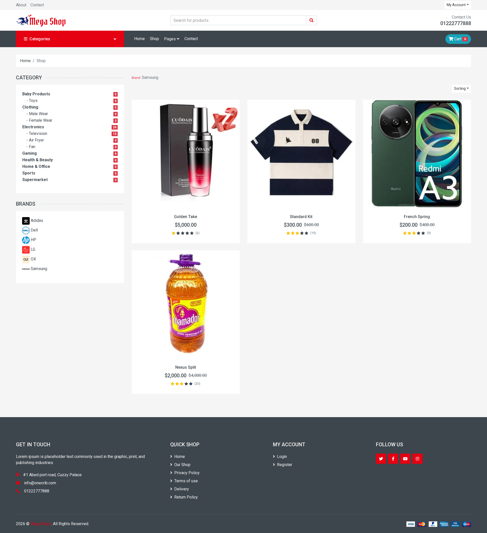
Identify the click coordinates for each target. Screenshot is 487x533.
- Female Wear (39, 120)
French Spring (417, 216)
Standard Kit (301, 216)
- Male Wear (37, 113)
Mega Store (40, 523)
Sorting (460, 88)
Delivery (181, 489)
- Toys (32, 100)
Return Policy (186, 497)
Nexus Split (185, 367)
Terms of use (186, 480)
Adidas (37, 220)
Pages (170, 39)
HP (33, 239)
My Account (456, 5)
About (21, 5)
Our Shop (182, 464)
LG (33, 249)
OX (33, 259)
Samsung (39, 268)
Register (284, 464)
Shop (154, 38)
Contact (37, 5)
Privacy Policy (187, 472)
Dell (34, 230)
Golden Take (185, 216)
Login (282, 456)
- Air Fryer (35, 140)
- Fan (30, 146)
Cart (459, 39)
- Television (36, 133)
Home (139, 38)
